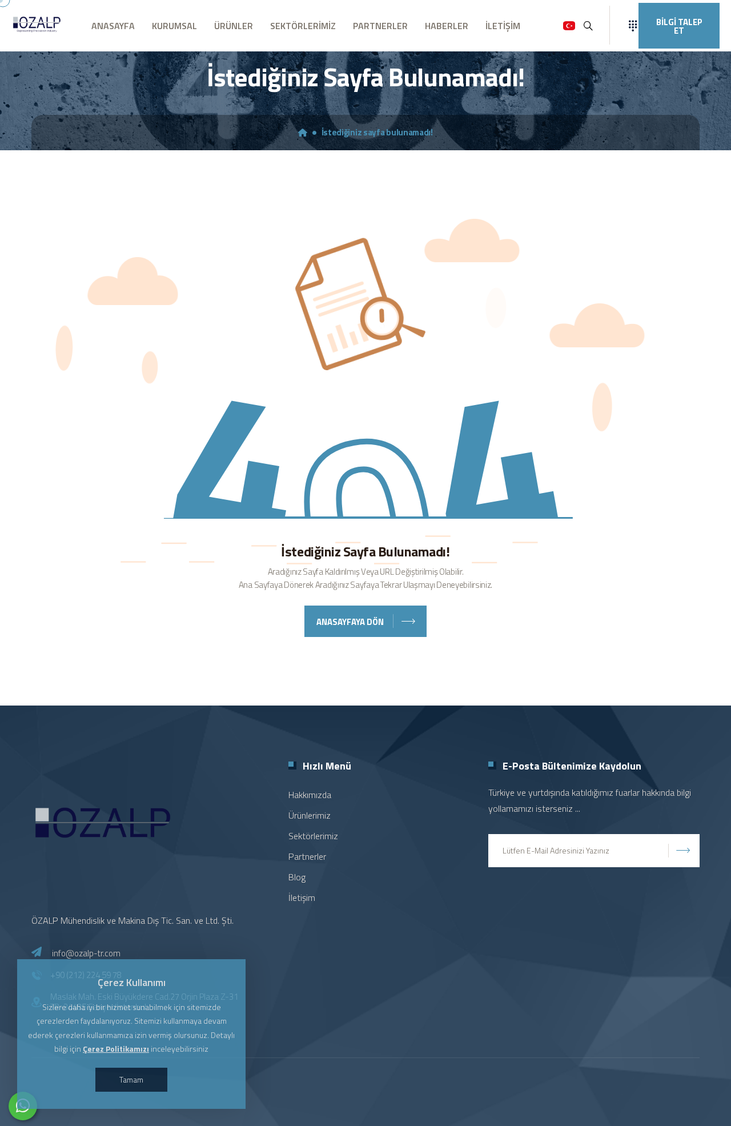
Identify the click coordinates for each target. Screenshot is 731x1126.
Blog (297, 877)
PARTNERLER (380, 25)
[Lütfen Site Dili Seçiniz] (569, 26)
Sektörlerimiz (313, 836)
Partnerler (307, 856)
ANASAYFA (113, 25)
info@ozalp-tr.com (86, 953)
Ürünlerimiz (309, 815)
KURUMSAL (174, 25)
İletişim (301, 897)
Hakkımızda (309, 795)
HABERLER (446, 25)
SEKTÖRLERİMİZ (303, 25)
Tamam (131, 1079)
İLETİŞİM (502, 25)
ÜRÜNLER (233, 25)
